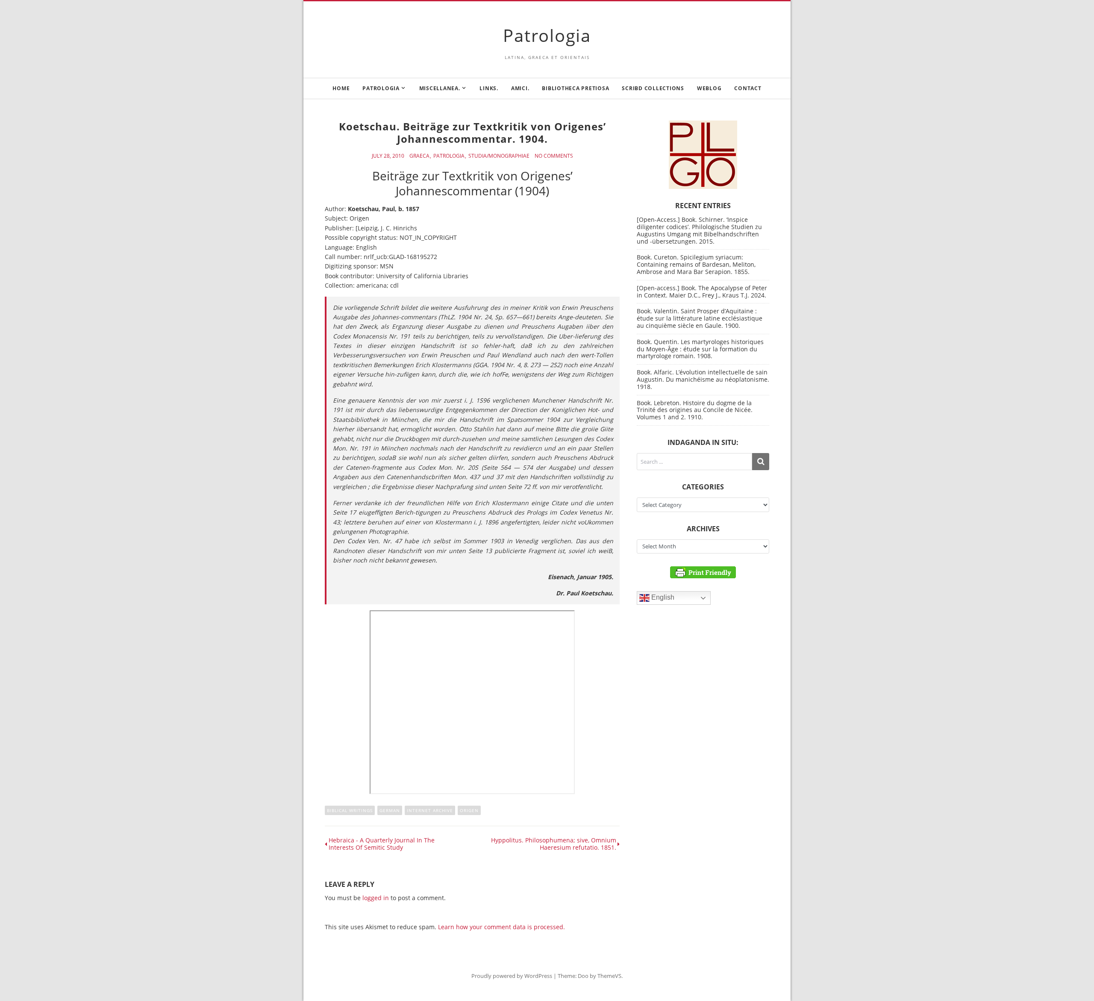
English (662, 597)
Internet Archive (430, 810)
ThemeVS (609, 976)
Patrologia (547, 35)
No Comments (554, 156)
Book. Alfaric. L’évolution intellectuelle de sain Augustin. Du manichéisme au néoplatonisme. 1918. (703, 379)
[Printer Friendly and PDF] (703, 572)
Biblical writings (350, 810)
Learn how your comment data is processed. (501, 927)
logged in (375, 898)
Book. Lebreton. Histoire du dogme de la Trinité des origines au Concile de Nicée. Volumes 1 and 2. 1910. (695, 410)
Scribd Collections (653, 88)
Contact (747, 88)
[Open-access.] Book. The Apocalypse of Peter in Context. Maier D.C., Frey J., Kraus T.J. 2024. (702, 291)
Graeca (419, 156)
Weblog (709, 88)
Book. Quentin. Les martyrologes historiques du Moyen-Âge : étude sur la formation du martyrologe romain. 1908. (700, 349)
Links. (488, 88)
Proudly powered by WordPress (511, 976)
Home (341, 88)
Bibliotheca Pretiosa (575, 88)
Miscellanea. (439, 88)
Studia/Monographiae (498, 156)
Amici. (520, 88)
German (389, 810)
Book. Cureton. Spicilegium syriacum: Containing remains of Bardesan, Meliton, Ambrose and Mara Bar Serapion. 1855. (696, 264)
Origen (469, 810)
